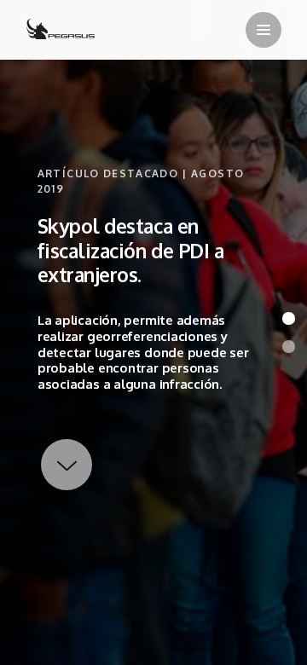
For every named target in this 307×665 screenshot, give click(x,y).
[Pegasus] (61, 30)
